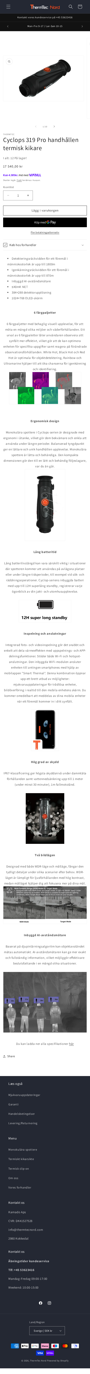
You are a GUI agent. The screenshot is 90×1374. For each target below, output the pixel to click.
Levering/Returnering (22, 1123)
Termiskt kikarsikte (21, 1159)
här (71, 1044)
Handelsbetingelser (21, 1114)
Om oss (13, 1178)
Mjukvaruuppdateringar (24, 1095)
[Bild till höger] (54, 126)
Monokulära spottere (22, 1149)
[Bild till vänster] (35, 126)
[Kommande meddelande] (82, 26)
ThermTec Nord (38, 1360)
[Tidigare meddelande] (7, 26)
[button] (8, 6)
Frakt (19, 180)
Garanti (13, 1104)
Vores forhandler (19, 1187)
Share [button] (11, 1056)
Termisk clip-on (18, 1168)
